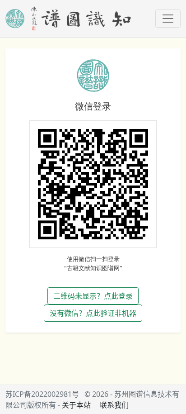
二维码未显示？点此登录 (93, 296)
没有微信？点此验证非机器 (93, 313)
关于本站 (76, 405)
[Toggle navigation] (168, 19)
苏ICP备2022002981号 (42, 394)
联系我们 (114, 405)
